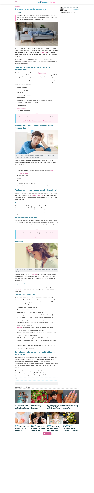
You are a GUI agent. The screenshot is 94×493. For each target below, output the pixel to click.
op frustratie (43, 52)
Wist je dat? (34, 425)
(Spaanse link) (42, 73)
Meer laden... (47, 433)
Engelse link (34, 274)
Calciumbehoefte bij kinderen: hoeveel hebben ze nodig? (53, 428)
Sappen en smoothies (68, 425)
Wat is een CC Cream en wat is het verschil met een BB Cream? (38, 428)
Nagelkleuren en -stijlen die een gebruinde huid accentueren (70, 406)
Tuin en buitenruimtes (36, 403)
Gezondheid (17, 6)
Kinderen (49, 425)
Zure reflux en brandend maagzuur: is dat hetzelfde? (22, 428)
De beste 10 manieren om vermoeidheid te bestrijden (37, 121)
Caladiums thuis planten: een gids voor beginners (38, 406)
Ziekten (49, 403)
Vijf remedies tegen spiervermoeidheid (37, 237)
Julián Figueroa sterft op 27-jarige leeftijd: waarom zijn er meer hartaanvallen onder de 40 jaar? (55, 406)
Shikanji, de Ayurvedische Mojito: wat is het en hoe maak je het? (70, 428)
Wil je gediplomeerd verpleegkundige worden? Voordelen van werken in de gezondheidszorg (22, 406)
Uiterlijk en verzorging (21, 403)
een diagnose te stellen (38, 195)
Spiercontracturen (21, 107)
